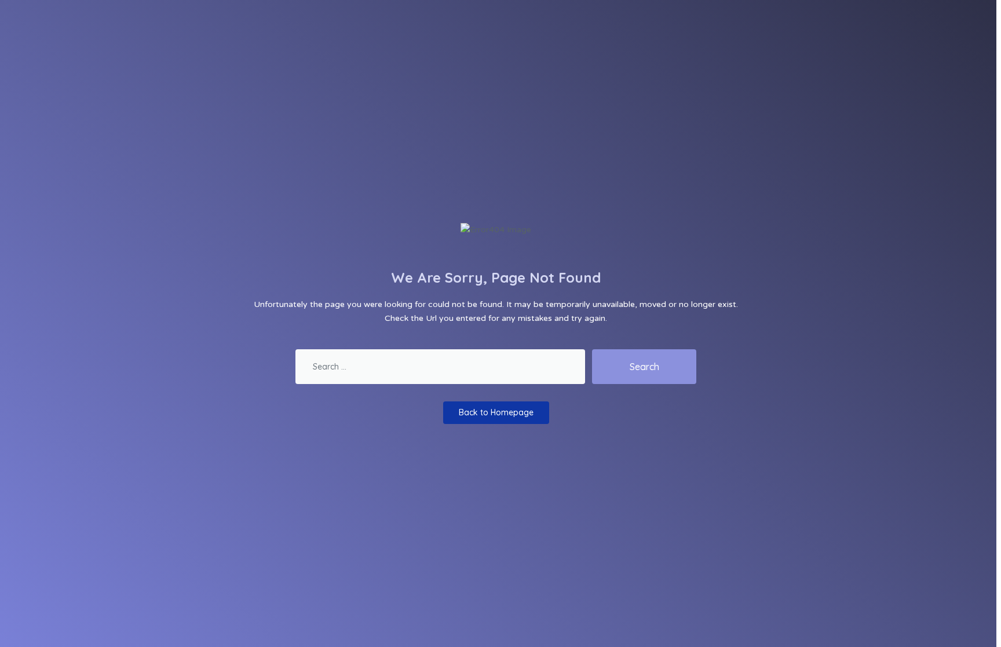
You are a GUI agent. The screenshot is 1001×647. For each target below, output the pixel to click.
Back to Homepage (496, 412)
